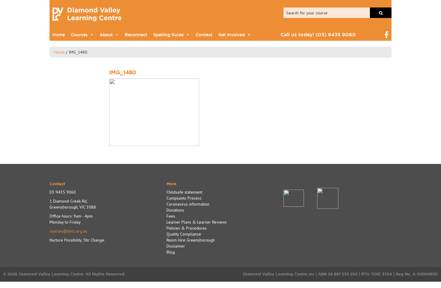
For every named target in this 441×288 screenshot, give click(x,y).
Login (364, 34)
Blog (170, 252)
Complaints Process (184, 198)
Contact (204, 34)
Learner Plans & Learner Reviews (196, 222)
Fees (170, 216)
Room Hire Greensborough (190, 240)
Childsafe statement (184, 192)
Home (58, 34)
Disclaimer (175, 246)
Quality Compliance (183, 234)
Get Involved (231, 34)
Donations (175, 210)
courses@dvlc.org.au (68, 231)
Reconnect (136, 34)
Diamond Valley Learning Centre (87, 14)
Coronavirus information (187, 204)
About (106, 34)
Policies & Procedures (186, 228)
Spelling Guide (168, 34)
